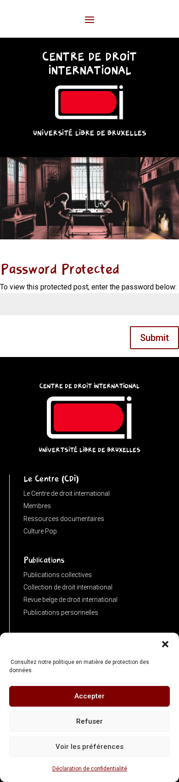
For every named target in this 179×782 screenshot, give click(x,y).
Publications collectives (57, 574)
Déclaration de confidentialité (89, 768)
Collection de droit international (67, 587)
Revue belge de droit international (70, 599)
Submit (154, 337)
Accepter (89, 696)
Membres (37, 506)
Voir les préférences (89, 746)
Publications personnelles (60, 612)
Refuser (89, 721)
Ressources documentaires (63, 518)
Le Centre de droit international (66, 493)
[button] (165, 644)
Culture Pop (40, 531)
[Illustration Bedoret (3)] (89, 236)
